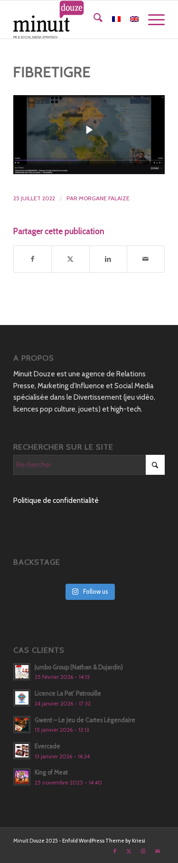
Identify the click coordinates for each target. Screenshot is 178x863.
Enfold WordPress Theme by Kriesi (103, 840)
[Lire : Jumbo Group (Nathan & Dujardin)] (21, 671)
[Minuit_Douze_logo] (73, 19)
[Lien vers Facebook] (115, 851)
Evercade (47, 746)
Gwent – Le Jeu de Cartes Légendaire (85, 720)
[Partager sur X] (70, 259)
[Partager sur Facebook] (32, 259)
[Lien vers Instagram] (143, 851)
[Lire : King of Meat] (21, 776)
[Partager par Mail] (145, 259)
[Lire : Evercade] (21, 750)
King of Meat (51, 772)
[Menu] (152, 19)
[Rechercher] (93, 19)
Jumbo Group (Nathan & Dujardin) (79, 667)
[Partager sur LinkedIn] (108, 259)
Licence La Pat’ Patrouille (68, 693)
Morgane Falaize (104, 198)
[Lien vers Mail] (157, 851)
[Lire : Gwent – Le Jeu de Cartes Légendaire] (21, 724)
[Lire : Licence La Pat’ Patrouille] (21, 697)
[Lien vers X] (129, 851)
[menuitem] (93, 19)
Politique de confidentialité (56, 500)
